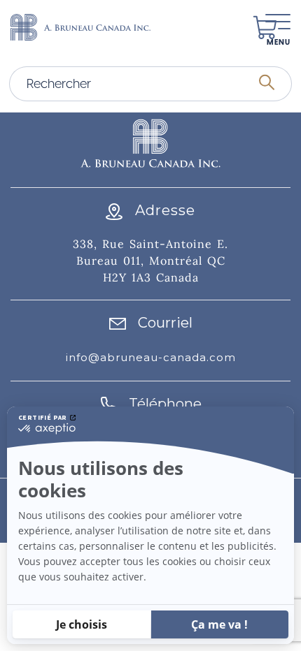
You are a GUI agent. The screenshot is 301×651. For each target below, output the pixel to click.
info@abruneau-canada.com (151, 357)
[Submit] (266, 84)
